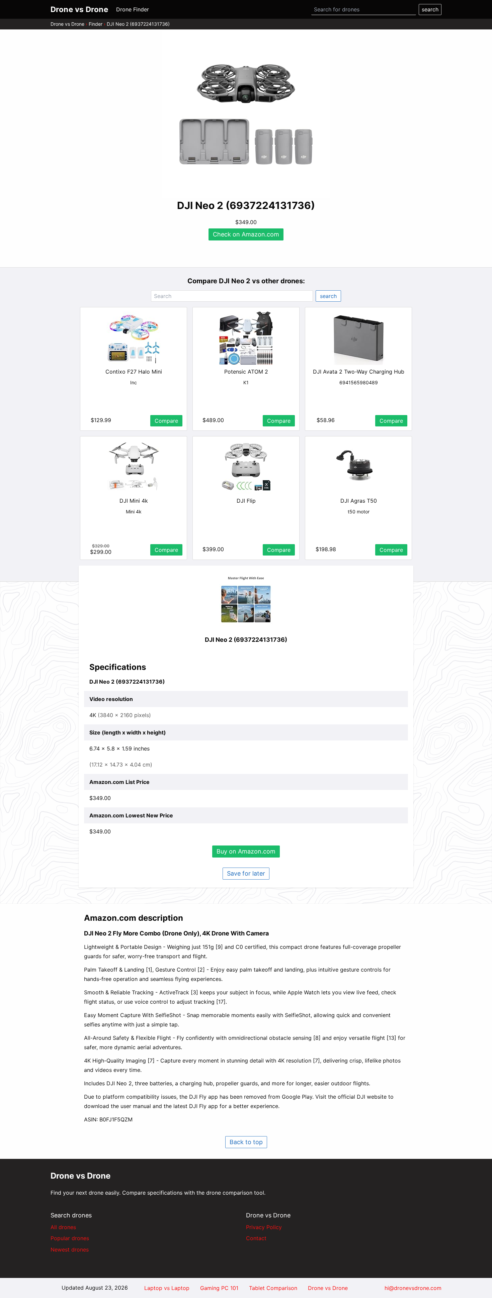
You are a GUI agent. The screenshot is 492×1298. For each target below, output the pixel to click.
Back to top (246, 1141)
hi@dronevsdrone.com (413, 1288)
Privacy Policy (264, 1227)
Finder (95, 24)
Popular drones (70, 1238)
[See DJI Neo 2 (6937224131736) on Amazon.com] (246, 114)
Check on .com (246, 234)
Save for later (246, 873)
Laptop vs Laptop (166, 1288)
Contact (256, 1238)
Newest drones (70, 1249)
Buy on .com (246, 851)
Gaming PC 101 (219, 1288)
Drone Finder (132, 9)
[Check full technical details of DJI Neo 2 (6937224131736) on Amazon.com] (246, 600)
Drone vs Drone (67, 24)
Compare (166, 420)
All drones (63, 1227)
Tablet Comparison (273, 1288)
